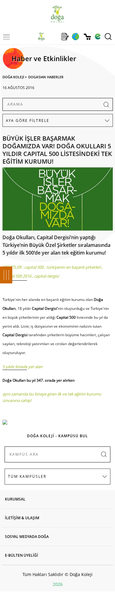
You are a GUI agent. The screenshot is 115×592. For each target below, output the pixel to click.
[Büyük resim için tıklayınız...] (57, 200)
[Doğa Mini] (53, 36)
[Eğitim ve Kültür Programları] (75, 36)
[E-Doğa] (98, 36)
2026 (58, 584)
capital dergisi (46, 276)
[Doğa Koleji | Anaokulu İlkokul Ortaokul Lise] (57, 13)
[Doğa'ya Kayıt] (65, 36)
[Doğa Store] (87, 36)
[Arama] (108, 36)
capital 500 (34, 267)
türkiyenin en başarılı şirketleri (73, 267)
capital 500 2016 (16, 276)
